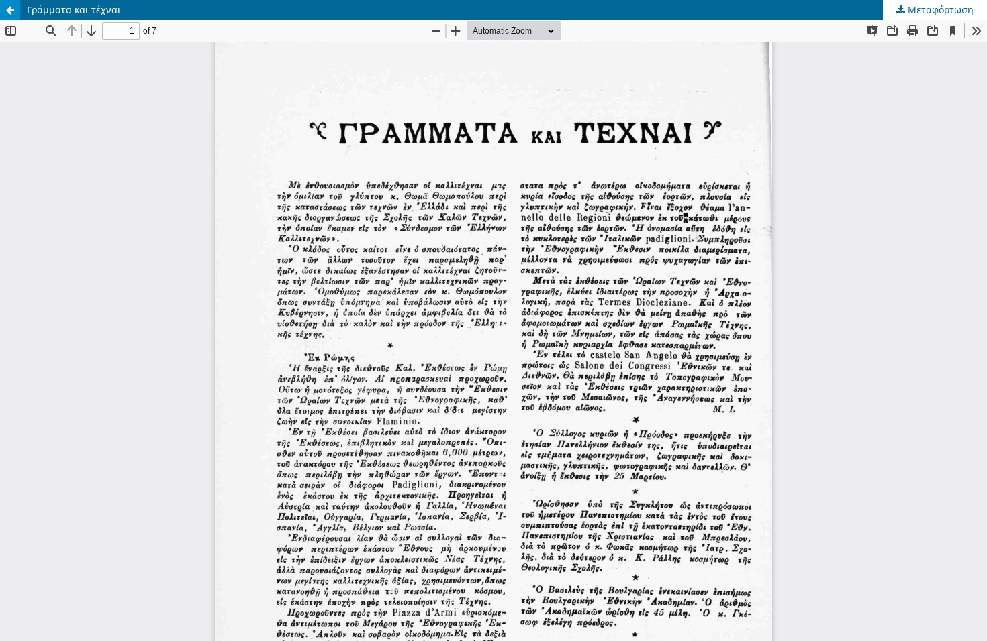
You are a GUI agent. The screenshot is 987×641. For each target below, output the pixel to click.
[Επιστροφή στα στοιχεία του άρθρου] (10, 10)
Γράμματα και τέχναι (74, 9)
